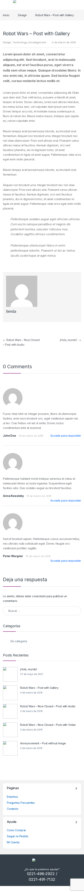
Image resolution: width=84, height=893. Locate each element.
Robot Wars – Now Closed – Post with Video (48, 724)
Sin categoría (18, 641)
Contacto (12, 808)
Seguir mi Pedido (18, 836)
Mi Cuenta (13, 842)
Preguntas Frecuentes (21, 802)
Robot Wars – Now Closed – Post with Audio (47, 706)
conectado (39, 596)
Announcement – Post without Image (43, 743)
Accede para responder (65, 435)
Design (22, 15)
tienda (11, 311)
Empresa (12, 796)
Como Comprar (16, 830)
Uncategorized (37, 42)
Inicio (6, 15)
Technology (20, 42)
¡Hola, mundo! (70, 340)
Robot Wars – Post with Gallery (39, 687)
